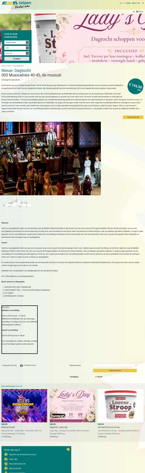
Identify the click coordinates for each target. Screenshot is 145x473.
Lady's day (11, 458)
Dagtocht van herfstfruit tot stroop (21, 454)
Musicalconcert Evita (16, 463)
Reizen (9, 66)
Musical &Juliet (13, 468)
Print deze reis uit (28, 365)
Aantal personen (75, 365)
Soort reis (9, 53)
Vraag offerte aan (133, 117)
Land (7, 48)
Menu (141, 11)
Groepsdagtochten (18, 66)
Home (3, 66)
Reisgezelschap (11, 42)
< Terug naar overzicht (9, 365)
